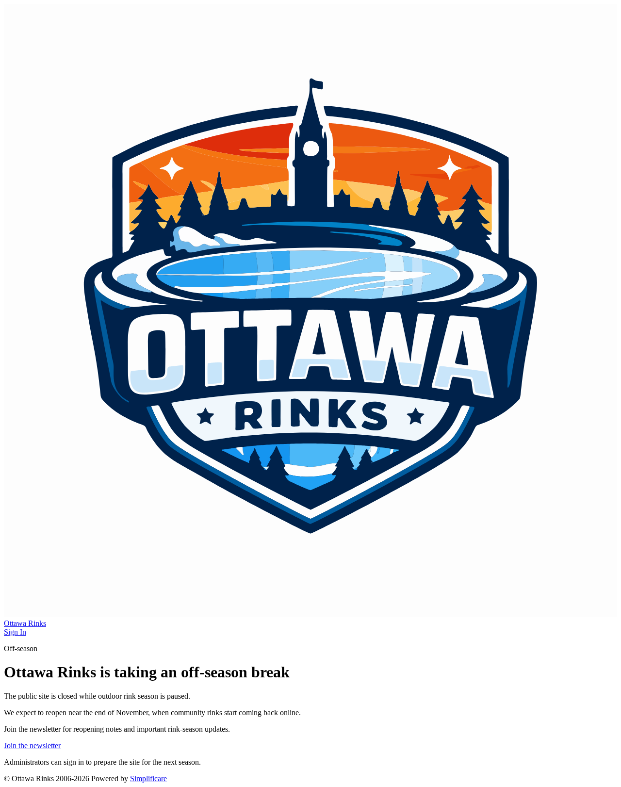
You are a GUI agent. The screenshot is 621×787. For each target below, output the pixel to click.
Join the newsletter (32, 745)
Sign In (15, 632)
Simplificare (148, 778)
